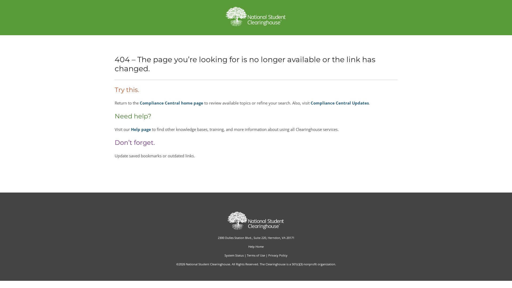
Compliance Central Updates (340, 103)
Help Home (256, 247)
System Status (234, 255)
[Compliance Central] (256, 25)
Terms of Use (256, 255)
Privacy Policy (277, 255)
